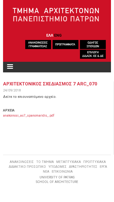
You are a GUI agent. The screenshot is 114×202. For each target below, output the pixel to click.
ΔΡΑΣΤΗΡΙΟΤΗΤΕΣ (83, 166)
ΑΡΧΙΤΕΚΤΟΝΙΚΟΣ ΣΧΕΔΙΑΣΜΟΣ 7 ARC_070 (50, 84)
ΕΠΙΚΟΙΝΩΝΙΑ (62, 171)
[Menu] (9, 67)
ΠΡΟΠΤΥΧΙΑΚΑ (94, 162)
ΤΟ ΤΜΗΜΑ (45, 162)
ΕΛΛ (49, 35)
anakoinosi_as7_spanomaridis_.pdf (28, 115)
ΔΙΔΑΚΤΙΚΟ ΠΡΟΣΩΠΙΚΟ (27, 166)
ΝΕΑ (46, 171)
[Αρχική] (57, 15)
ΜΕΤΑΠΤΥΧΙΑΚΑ (68, 162)
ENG (58, 35)
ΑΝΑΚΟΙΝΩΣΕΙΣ (22, 162)
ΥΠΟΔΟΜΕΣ (57, 166)
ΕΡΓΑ (103, 166)
